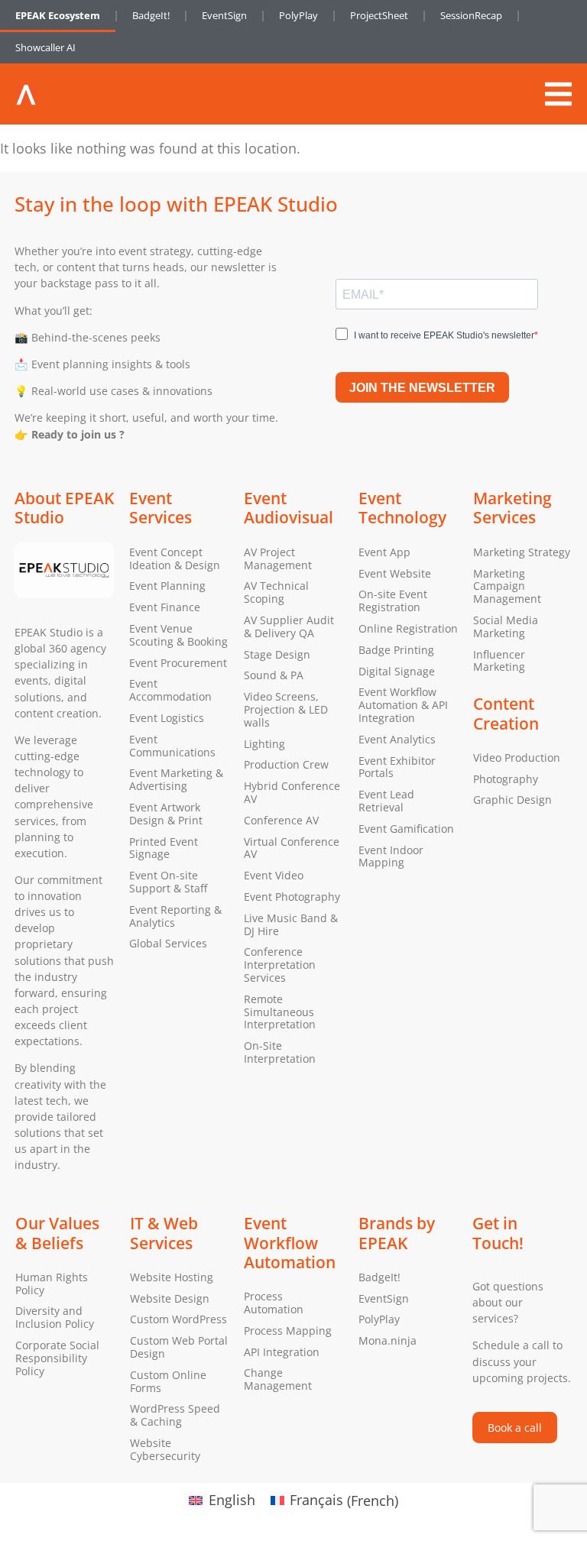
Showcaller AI (45, 47)
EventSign (224, 15)
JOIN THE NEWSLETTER (422, 387)
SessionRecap (471, 15)
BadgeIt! (151, 15)
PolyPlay (298, 15)
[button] (558, 94)
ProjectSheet (379, 15)
